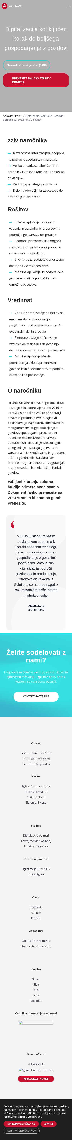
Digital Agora (36, 874)
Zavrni (48, 1124)
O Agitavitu (36, 907)
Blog (36, 984)
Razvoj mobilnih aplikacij (36, 841)
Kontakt (36, 918)
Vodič (36, 995)
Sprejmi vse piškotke (21, 1124)
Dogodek (36, 1000)
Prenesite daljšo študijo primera (31, 80)
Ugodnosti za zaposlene (36, 946)
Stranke (36, 913)
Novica (36, 979)
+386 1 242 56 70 (41, 753)
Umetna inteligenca (36, 846)
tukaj (38, 1116)
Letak (36, 990)
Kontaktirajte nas (36, 696)
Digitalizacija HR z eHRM (36, 869)
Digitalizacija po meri (36, 835)
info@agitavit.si (40, 764)
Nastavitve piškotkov (21, 1130)
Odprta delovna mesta (36, 941)
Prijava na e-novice (36, 1078)
